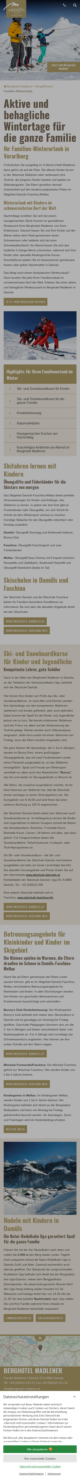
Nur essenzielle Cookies (40, 1458)
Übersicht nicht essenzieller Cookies (40, 1466)
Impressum (54, 1473)
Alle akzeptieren (37, 1449)
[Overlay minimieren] (74, 1396)
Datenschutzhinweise (31, 1473)
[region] (40, 1421)
